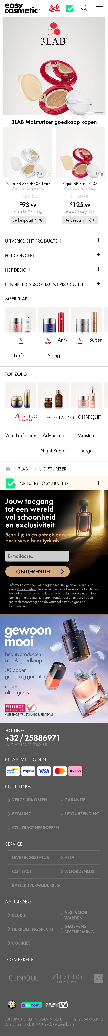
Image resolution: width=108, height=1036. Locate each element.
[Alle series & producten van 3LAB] (54, 33)
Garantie (74, 800)
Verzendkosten (29, 800)
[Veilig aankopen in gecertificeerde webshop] (57, 1005)
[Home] (8, 469)
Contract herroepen (35, 827)
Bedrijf (19, 915)
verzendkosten (65, 1024)
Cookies (21, 943)
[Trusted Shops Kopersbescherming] (12, 1005)
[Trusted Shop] (70, 8)
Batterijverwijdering (36, 885)
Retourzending (82, 813)
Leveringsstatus (30, 857)
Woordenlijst (80, 871)
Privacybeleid (26, 589)
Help (69, 857)
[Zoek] (84, 8)
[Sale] (54, 8)
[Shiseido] (66, 978)
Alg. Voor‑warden (76, 915)
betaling (22, 813)
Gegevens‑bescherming (79, 929)
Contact (21, 871)
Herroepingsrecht (32, 929)
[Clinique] (24, 978)
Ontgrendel (33, 571)
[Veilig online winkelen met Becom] (32, 1005)
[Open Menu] (23, 8)
